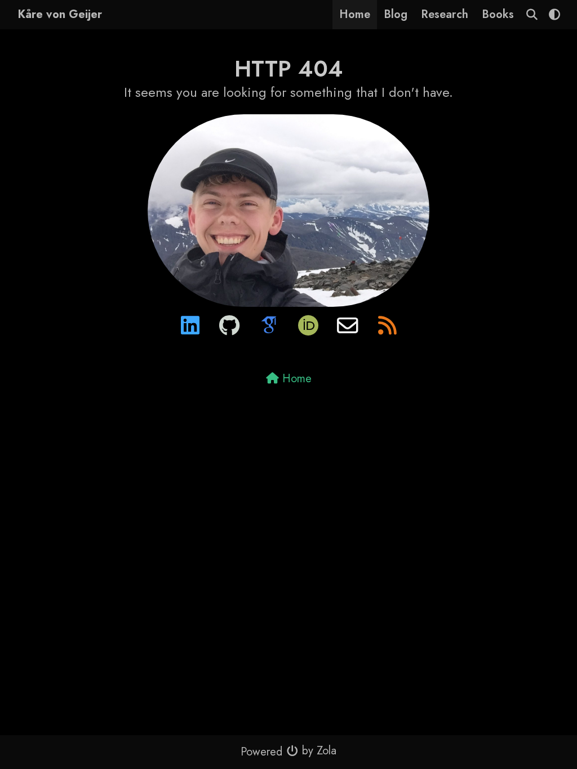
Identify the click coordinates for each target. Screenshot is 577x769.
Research (444, 14)
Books (498, 14)
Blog (395, 14)
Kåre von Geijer (60, 14)
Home (354, 14)
